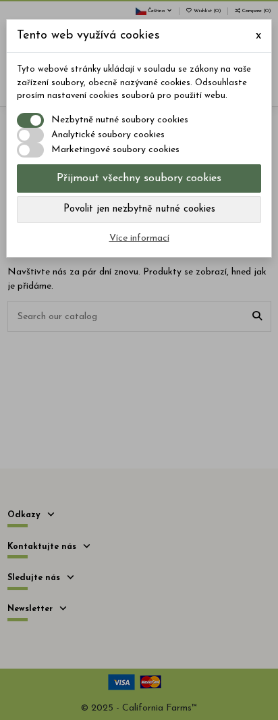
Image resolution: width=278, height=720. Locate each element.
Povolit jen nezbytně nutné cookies (139, 209)
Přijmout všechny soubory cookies (139, 178)
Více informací (139, 238)
